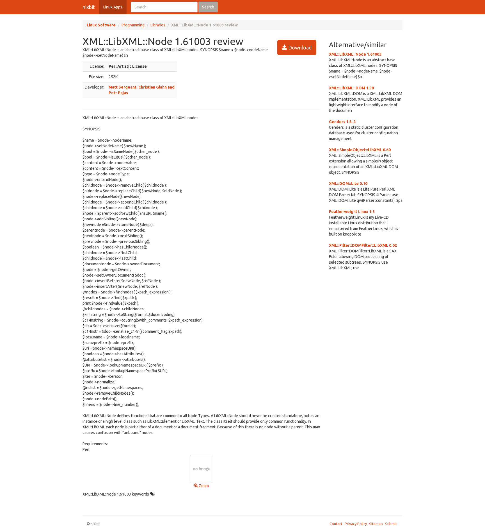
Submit (391, 524)
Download (299, 47)
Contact (336, 524)
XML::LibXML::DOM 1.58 (351, 88)
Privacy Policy (356, 524)
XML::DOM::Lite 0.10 (348, 183)
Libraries (157, 25)
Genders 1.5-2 (342, 121)
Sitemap (376, 524)
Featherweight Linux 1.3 (352, 211)
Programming (133, 25)
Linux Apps (112, 7)
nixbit (89, 7)
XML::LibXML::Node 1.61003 (355, 54)
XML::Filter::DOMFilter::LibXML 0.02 (363, 245)
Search (208, 7)
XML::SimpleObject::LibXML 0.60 (360, 150)
